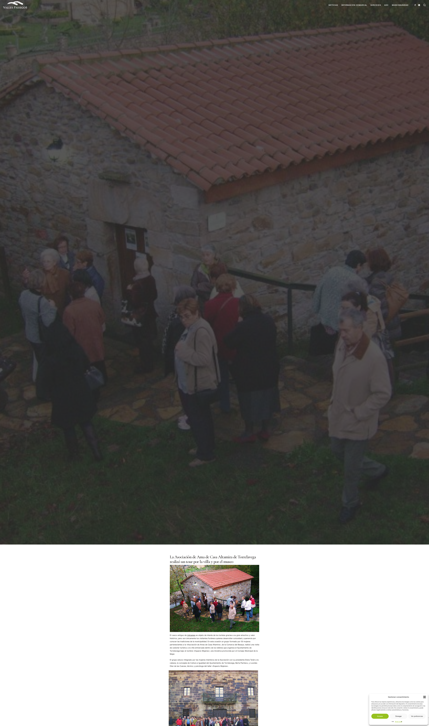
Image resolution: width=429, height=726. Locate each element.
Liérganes (191, 635)
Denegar (398, 716)
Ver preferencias (417, 716)
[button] (424, 697)
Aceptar (380, 716)
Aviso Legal (398, 721)
